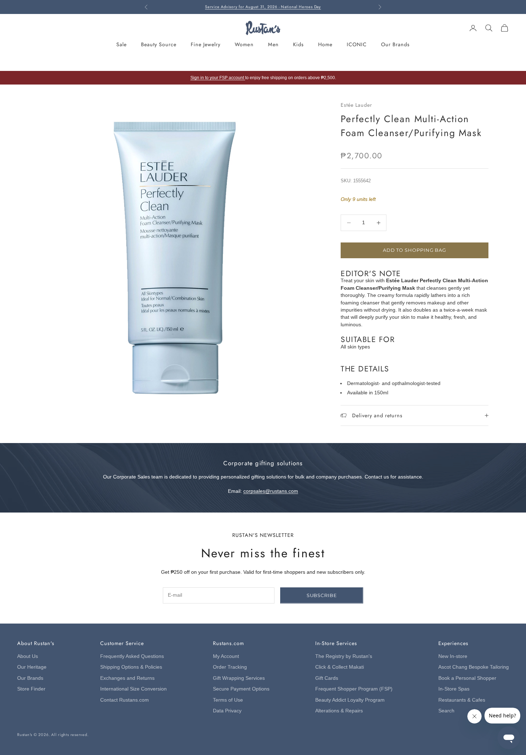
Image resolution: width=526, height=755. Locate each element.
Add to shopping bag (414, 250)
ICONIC (357, 44)
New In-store (452, 656)
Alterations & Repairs (339, 710)
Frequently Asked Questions (132, 656)
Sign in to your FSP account (217, 77)
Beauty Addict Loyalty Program (350, 700)
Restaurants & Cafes (461, 700)
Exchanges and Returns (127, 678)
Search (446, 710)
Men (273, 44)
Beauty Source (158, 44)
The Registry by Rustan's (343, 656)
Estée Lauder (356, 105)
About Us (27, 656)
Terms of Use (228, 700)
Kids (298, 44)
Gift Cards (326, 678)
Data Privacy (227, 710)
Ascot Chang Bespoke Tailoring (473, 667)
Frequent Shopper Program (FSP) (354, 689)
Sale (121, 44)
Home (325, 44)
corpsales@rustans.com (270, 491)
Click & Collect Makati (339, 667)
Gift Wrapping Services (239, 678)
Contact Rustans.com (124, 700)
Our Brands (395, 44)
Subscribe (322, 595)
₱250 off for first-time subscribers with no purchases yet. (263, 7)
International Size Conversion (133, 689)
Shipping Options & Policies (131, 667)
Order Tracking (230, 667)
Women (244, 44)
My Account (226, 656)
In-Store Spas (453, 689)
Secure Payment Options (241, 689)
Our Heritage (32, 667)
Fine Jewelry (205, 44)
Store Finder (31, 689)
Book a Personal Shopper (467, 678)
